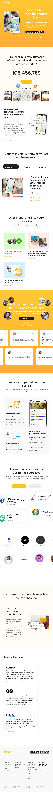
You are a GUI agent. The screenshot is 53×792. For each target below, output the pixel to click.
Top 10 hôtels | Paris (31, 767)
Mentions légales (5, 787)
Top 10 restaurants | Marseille (31, 777)
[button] (47, 3)
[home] (7, 3)
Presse (5, 768)
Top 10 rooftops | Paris (32, 771)
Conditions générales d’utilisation (15, 787)
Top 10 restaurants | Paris (31, 765)
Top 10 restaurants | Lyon (31, 774)
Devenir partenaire (35, 486)
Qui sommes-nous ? (8, 764)
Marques (17, 767)
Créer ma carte (26, 82)
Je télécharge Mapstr (27, 318)
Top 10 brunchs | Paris (32, 769)
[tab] (11, 166)
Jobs (5, 766)
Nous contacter (7, 770)
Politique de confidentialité (28, 787)
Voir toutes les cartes (19, 486)
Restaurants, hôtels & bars (20, 765)
